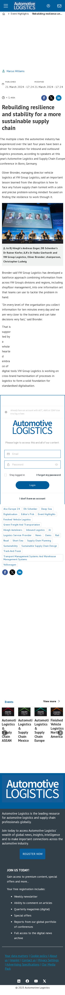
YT (37, 981)
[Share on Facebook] (44, 98)
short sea (18, 540)
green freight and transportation (22, 524)
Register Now (32, 854)
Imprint (15, 960)
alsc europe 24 (12, 508)
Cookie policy (39, 956)
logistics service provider (18, 535)
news (38, 535)
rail (57, 535)
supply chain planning (39, 540)
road (6, 540)
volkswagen (10, 564)
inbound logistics (35, 529)
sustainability (11, 545)
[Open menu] (6, 6)
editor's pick (27, 514)
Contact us (29, 960)
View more (49, 701)
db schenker (30, 508)
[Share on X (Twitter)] (51, 98)
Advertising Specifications (23, 964)
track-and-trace (12, 551)
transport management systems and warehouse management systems (30, 558)
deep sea (46, 508)
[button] (4, 733)
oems (48, 535)
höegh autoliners (13, 529)
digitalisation (11, 514)
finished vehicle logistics (17, 519)
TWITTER (45, 981)
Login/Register (49, 6)
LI (19, 981)
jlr (50, 529)
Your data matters (16, 956)
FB (28, 981)
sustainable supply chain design (39, 545)
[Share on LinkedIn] (59, 98)
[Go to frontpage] (25, 5)
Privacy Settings (48, 960)
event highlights (47, 514)
